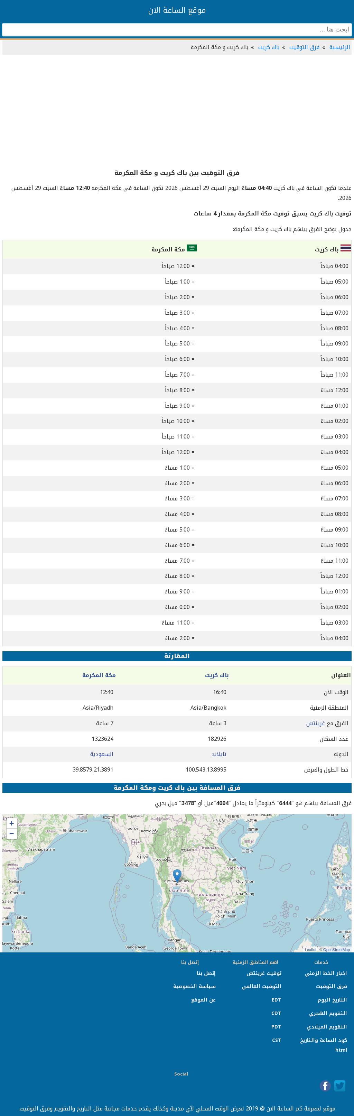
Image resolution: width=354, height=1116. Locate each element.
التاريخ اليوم (332, 1000)
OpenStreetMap (336, 949)
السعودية (101, 754)
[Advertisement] (177, 112)
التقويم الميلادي (327, 1027)
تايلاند (219, 754)
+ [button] (11, 823)
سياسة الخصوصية (194, 986)
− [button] (11, 833)
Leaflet (310, 949)
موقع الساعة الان (177, 10)
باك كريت (268, 47)
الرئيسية (339, 47)
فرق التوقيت (304, 47)
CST (276, 1040)
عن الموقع (203, 1000)
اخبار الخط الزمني (326, 973)
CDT (276, 1013)
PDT (276, 1027)
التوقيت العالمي (261, 986)
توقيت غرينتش (263, 973)
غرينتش (315, 723)
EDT (276, 1000)
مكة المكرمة (99, 675)
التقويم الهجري (328, 1013)
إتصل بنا (206, 973)
